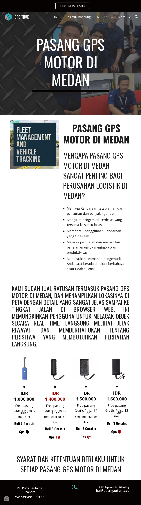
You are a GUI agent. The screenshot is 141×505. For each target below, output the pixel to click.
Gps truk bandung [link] (78, 17)
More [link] (121, 17)
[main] (70, 63)
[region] (70, 6)
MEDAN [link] (102, 17)
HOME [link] (54, 17)
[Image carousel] (24, 372)
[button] (136, 16)
